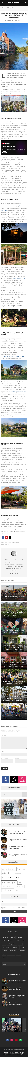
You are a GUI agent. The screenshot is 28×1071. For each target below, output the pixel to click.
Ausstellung (14, 877)
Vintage (4, 957)
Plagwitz (5, 950)
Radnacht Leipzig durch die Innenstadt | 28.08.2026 (18, 839)
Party (22, 947)
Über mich (6, 1052)
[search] (24, 794)
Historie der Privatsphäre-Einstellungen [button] (16, 1053)
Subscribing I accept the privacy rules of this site (13, 908)
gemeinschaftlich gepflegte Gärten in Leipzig (12, 356)
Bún (3, 869)
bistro (4, 873)
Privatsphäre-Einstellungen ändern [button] (19, 1054)
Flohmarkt (19, 937)
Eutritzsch (18, 873)
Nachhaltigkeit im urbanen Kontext (17, 391)
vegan (18, 954)
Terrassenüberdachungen (14, 205)
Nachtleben (16, 947)
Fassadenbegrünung (6, 542)
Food (4, 940)
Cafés (3, 886)
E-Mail (2, 901)
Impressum (6, 1053)
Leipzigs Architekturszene (19, 278)
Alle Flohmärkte (8, 890)
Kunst (4, 943)
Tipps (4, 954)
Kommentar (4, 735)
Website (17, 758)
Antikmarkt (21, 869)
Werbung (16, 1052)
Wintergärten (4, 210)
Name (2, 751)
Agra (17, 890)
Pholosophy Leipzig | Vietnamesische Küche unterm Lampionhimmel (17, 832)
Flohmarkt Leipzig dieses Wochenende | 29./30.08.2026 (18, 854)
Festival (13, 937)
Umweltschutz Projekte (10, 20)
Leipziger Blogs (12, 943)
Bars (19, 883)
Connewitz (5, 937)
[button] (3, 537)
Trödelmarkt (11, 954)
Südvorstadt (22, 950)
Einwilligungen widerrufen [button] (7, 1054)
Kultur (23, 940)
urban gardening (5, 544)
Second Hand (13, 950)
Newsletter (11, 1052)
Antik (4, 878)
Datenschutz (22, 1052)
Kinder (17, 940)
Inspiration (10, 940)
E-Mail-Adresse (4, 758)
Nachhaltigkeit (16, 542)
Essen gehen (20, 886)
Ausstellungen (9, 882)
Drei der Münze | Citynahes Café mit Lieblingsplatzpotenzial (17, 847)
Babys (10, 873)
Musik (20, 943)
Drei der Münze (10, 869)
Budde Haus (11, 886)
